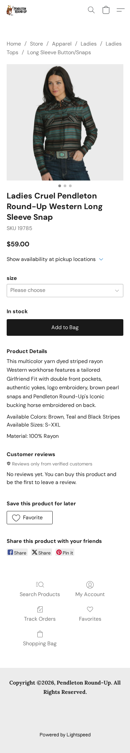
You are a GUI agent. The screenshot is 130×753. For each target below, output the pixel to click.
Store (36, 43)
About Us (112, 714)
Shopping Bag (40, 643)
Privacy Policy (90, 704)
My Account (90, 594)
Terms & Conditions (47, 704)
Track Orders (40, 618)
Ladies (89, 43)
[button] (16, 10)
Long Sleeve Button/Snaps (59, 52)
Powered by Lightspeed (65, 735)
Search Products (40, 594)
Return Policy (81, 714)
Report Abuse (65, 723)
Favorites (90, 618)
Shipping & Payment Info (34, 714)
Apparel (62, 43)
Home (14, 43)
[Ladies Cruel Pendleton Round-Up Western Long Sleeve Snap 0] (65, 122)
